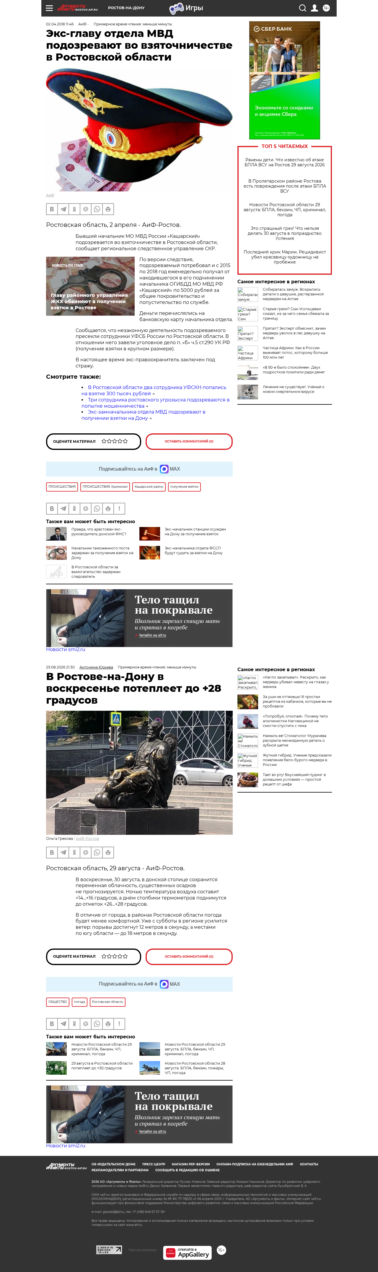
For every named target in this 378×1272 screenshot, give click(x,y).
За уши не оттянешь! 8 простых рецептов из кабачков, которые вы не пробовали (297, 701)
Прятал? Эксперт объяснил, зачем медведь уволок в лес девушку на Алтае (294, 333)
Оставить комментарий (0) (189, 441)
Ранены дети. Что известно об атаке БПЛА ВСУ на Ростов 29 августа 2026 (285, 162)
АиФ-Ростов (87, 838)
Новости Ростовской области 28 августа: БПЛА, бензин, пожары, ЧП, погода (195, 1068)
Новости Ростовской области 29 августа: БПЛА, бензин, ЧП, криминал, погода (285, 209)
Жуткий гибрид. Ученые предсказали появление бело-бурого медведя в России (297, 760)
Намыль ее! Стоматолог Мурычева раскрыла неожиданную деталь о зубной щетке (294, 740)
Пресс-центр (153, 1164)
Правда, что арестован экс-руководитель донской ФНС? (98, 531)
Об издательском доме (114, 1164)
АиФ (50, 195)
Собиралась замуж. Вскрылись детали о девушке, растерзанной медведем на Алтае (293, 294)
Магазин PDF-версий (191, 1164)
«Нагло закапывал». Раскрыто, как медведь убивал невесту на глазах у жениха (296, 682)
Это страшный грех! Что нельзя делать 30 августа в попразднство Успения (285, 233)
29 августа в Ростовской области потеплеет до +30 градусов (102, 1065)
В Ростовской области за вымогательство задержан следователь (95, 572)
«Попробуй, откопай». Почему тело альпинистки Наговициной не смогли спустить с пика (295, 721)
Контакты (309, 1164)
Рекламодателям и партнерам (120, 1170)
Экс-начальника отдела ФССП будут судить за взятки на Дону (194, 550)
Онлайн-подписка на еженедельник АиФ (254, 1164)
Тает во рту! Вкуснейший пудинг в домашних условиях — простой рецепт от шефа (294, 779)
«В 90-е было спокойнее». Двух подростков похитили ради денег (294, 369)
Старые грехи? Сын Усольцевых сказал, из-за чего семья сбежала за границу (296, 314)
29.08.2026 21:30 (60, 667)
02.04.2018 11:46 (60, 24)
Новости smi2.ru (65, 649)
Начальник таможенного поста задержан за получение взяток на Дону (102, 553)
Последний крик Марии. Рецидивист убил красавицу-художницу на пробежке (285, 257)
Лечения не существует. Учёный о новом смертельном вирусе (294, 389)
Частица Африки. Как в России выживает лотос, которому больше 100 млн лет (295, 353)
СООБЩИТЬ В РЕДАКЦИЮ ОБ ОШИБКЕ (187, 1170)
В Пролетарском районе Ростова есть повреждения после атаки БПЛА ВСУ (285, 186)
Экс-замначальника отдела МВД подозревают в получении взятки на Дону (144, 415)
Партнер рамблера (142, 1250)
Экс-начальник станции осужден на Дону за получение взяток (195, 531)
